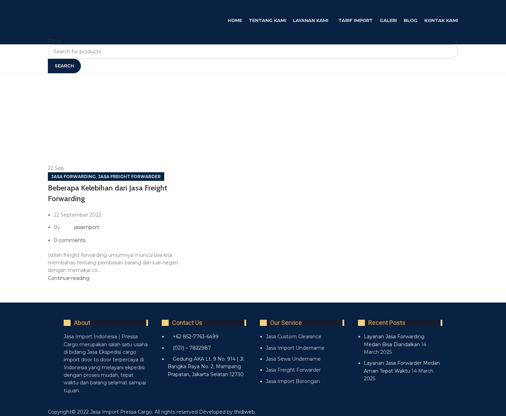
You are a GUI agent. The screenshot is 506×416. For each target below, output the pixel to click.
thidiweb (244, 412)
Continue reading (68, 278)
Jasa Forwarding (73, 176)
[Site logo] (117, 8)
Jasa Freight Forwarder (129, 176)
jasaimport (86, 227)
